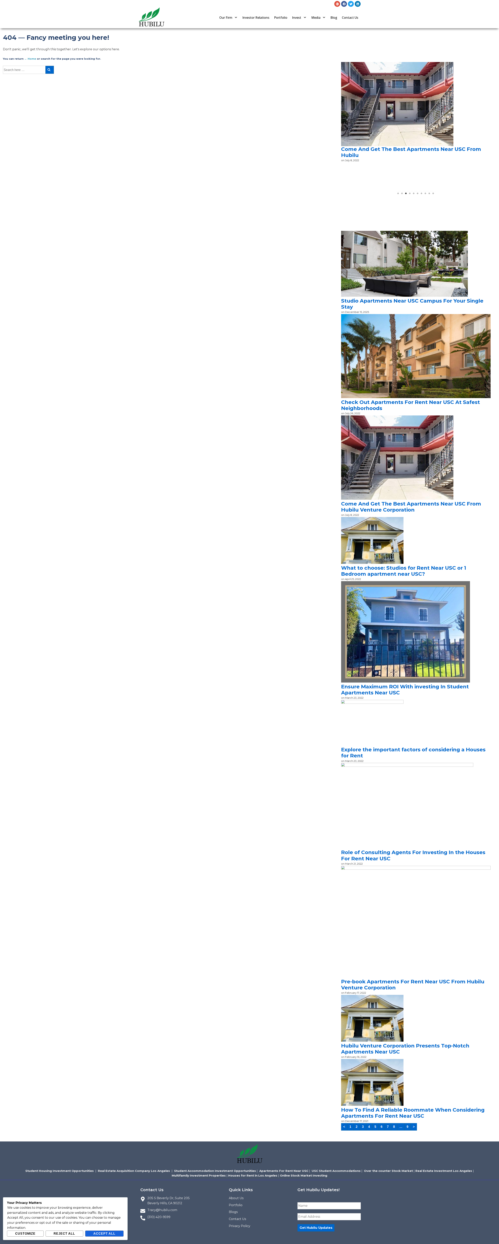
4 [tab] (410, 195)
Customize (25, 1233)
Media (315, 17)
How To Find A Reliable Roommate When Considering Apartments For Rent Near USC (413, 1113)
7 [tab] (422, 195)
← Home (30, 58)
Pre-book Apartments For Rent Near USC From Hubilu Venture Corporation (412, 984)
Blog (333, 17)
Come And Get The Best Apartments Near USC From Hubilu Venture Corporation (411, 507)
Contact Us (350, 17)
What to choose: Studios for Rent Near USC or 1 (403, 112)
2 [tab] (402, 195)
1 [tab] (398, 195)
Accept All (104, 1233)
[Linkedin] (358, 4)
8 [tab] (425, 195)
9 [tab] (429, 195)
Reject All (64, 1233)
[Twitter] (351, 4)
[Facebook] (344, 4)
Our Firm (225, 17)
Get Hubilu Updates (316, 1228)
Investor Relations (255, 17)
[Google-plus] (337, 4)
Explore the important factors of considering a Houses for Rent (413, 752)
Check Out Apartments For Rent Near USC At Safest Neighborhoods (410, 405)
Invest (296, 17)
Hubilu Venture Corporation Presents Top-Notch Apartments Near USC (405, 1049)
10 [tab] (433, 195)
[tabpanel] (416, 90)
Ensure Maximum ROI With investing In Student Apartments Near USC (405, 690)
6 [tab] (418, 195)
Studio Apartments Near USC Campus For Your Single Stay (412, 304)
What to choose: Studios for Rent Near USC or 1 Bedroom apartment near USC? (403, 571)
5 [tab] (414, 195)
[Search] (49, 70)
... (400, 1126)
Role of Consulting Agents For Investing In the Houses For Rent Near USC (413, 855)
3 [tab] (406, 195)
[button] (228, 17)
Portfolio (280, 17)
